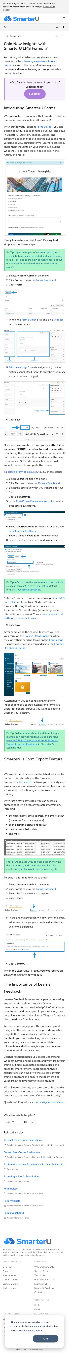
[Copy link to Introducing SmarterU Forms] (61, 108)
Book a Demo (9, 1288)
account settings (31, 589)
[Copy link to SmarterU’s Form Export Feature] (9, 766)
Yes (14, 1122)
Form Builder (44, 127)
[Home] (21, 19)
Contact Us (39, 1292)
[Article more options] (62, 36)
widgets (58, 319)
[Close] (65, 7)
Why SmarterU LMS (44, 1266)
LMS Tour (7, 1266)
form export (26, 782)
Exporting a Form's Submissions (22, 1176)
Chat (36, 1305)
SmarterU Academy (44, 1288)
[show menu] (63, 18)
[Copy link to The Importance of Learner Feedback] (26, 991)
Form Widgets (12, 1200)
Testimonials (40, 1275)
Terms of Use (20, 1349)
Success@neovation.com (49, 1102)
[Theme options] (63, 27)
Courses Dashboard (49, 483)
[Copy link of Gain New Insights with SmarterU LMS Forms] (47, 48)
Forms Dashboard (46, 280)
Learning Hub (41, 1283)
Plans (5, 1271)
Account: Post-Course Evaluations (23, 1140)
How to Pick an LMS (44, 1279)
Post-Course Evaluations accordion (35, 501)
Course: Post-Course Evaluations (22, 1152)
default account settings (22, 531)
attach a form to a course (22, 472)
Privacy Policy (36, 1349)
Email (37, 1309)
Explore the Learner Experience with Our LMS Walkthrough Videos (34, 1164)
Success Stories (41, 1271)
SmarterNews (9, 1275)
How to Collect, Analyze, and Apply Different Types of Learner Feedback (32, 742)
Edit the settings (18, 367)
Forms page (56, 640)
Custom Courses (10, 1279)
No (31, 1122)
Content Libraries (11, 1283)
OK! (45, 1338)
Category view (15, 36)
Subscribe (35, 93)
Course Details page (37, 636)
